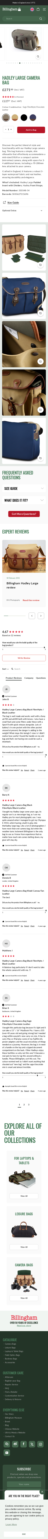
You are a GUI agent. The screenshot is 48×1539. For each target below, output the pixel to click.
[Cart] (38, 9)
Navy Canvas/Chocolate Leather (33, 117)
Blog (7, 1425)
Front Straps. (36, 185)
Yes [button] (22, 770)
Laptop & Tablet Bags (14, 1351)
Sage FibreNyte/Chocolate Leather (6, 117)
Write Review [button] (24, 658)
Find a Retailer (11, 1392)
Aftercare (9, 1377)
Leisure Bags (10, 1347)
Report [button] (26, 770)
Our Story (9, 1414)
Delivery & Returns (13, 1399)
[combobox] (24, 18)
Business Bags (11, 1359)
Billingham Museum (13, 1418)
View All (24, 1196)
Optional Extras (9, 210)
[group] (24, 632)
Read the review (31, 600)
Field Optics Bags (12, 1355)
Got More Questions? (24, 513)
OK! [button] (24, 1534)
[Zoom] (38, 56)
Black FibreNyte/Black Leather (24, 117)
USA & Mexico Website (15, 1432)
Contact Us (10, 1436)
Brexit (7, 1421)
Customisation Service (14, 1396)
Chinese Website (12, 1429)
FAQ (7, 1388)
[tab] (14, 678)
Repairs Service (11, 1384)
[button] (10, 1526)
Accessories (10, 1362)
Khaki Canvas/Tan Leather (15, 117)
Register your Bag (12, 1381)
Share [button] (32, 770)
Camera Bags (10, 1344)
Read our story (24, 1325)
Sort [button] (4, 669)
